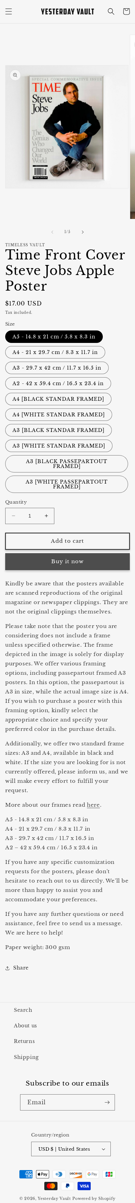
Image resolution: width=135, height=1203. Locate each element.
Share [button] (21, 968)
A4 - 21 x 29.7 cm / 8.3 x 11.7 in (55, 352)
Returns (24, 1041)
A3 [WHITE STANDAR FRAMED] (58, 446)
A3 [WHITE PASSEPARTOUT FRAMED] (67, 484)
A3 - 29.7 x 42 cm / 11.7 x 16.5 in (56, 368)
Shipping (26, 1057)
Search (23, 1010)
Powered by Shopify (94, 1198)
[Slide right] (82, 232)
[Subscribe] (107, 1102)
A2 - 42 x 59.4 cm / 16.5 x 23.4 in (58, 383)
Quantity (16, 502)
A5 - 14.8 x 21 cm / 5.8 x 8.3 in (54, 337)
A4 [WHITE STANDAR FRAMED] (58, 415)
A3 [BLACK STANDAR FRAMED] (58, 430)
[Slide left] (52, 232)
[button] (8, 11)
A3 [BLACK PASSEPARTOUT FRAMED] (66, 463)
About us (25, 1026)
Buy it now (67, 561)
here (93, 805)
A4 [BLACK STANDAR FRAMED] (58, 399)
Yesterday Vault (54, 1198)
